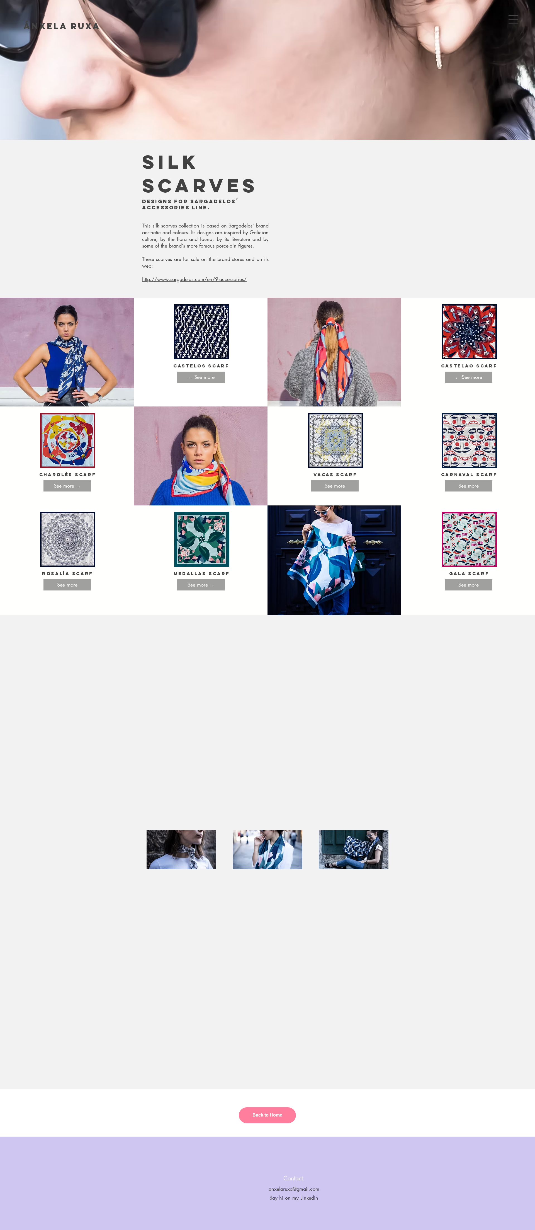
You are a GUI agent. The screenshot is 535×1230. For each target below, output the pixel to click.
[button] (513, 19)
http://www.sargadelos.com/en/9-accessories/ (194, 279)
